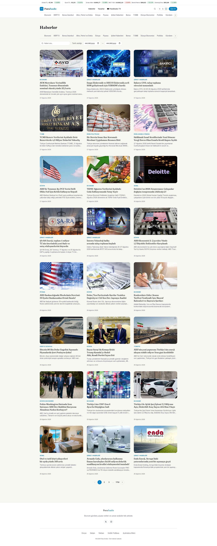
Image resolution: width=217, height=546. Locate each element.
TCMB (135, 15)
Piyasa (105, 15)
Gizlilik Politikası (113, 533)
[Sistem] (166, 8)
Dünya (97, 15)
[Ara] (155, 9)
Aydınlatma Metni (129, 533)
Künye (84, 533)
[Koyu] (162, 8)
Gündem (169, 15)
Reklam (101, 533)
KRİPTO (57, 15)
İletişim (92, 533)
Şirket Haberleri (117, 15)
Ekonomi (47, 15)
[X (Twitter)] (106, 522)
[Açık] (159, 8)
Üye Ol (173, 9)
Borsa (128, 15)
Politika (160, 15)
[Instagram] (111, 522)
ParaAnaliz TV (115, 9)
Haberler (91, 9)
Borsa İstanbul (68, 15)
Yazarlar (101, 9)
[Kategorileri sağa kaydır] (175, 15)
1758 (117, 482)
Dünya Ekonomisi (147, 15)
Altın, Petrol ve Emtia (84, 15)
